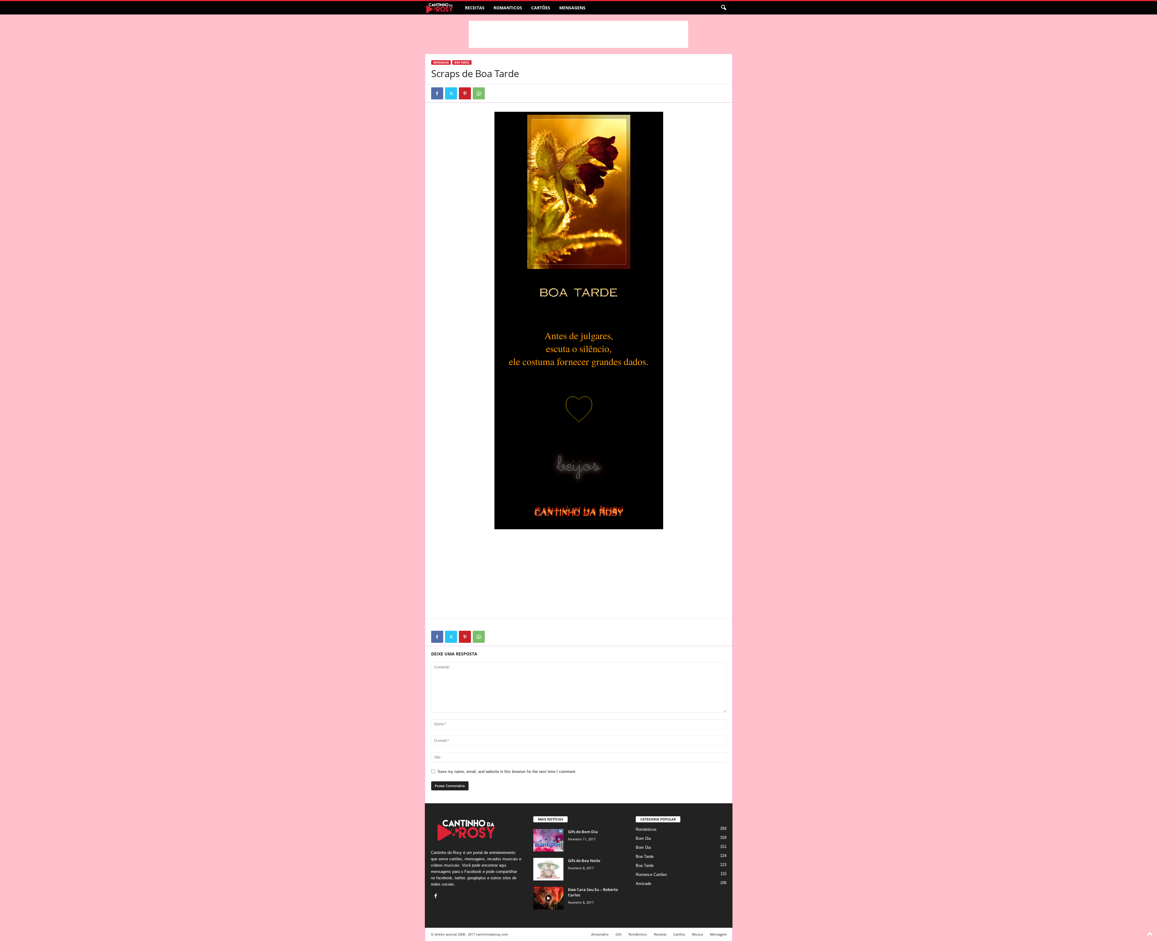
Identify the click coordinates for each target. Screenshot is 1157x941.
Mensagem (441, 62)
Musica (697, 934)
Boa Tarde (461, 62)
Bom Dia (643, 838)
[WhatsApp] (479, 93)
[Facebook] (437, 93)
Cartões (540, 8)
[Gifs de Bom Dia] (548, 840)
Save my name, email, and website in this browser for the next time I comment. (506, 771)
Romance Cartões (651, 874)
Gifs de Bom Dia (583, 831)
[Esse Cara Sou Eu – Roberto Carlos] (548, 898)
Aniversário (600, 934)
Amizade (643, 883)
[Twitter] (451, 93)
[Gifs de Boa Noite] (548, 869)
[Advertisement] (578, 34)
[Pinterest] (465, 93)
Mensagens (572, 8)
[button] (723, 7)
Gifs (619, 934)
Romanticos (508, 8)
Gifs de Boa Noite (584, 860)
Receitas (474, 8)
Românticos (646, 829)
